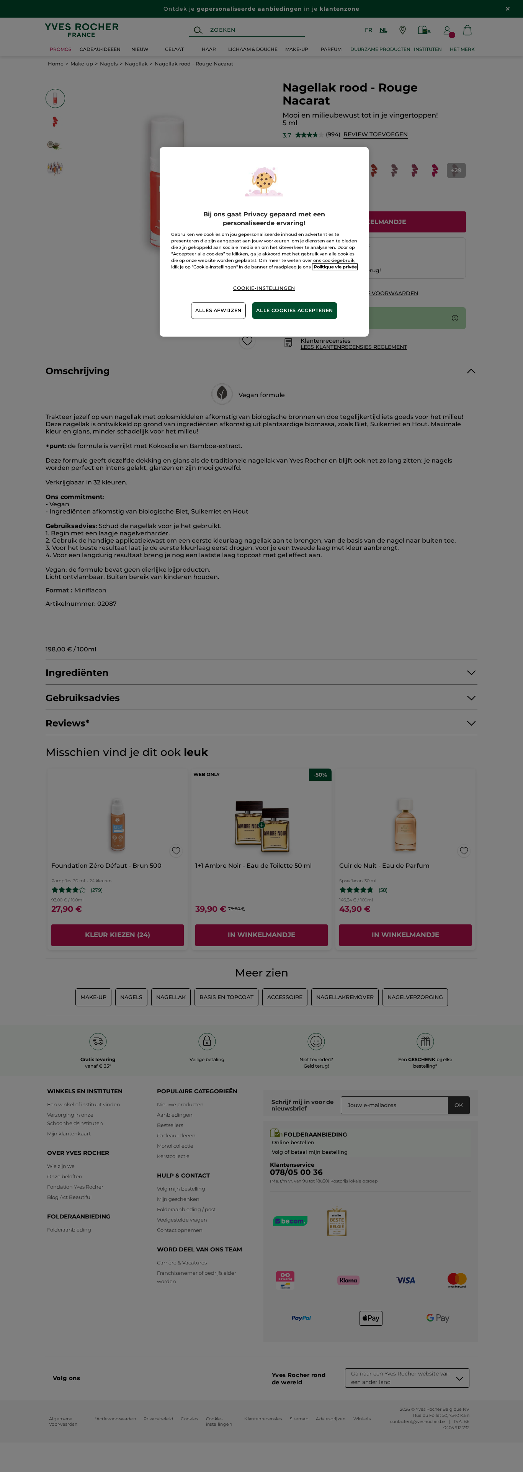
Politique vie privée (335, 267)
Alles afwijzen (218, 310)
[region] (264, 241)
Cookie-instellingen (264, 288)
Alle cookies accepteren (294, 310)
